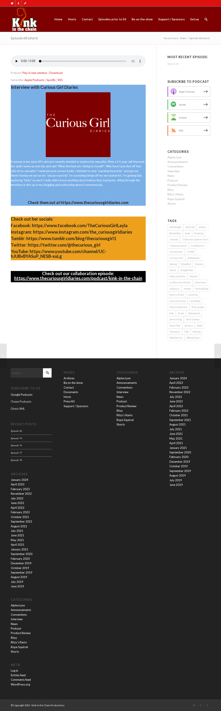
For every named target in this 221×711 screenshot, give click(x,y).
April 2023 (17, 484)
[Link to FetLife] (25, 3)
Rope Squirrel (176, 199)
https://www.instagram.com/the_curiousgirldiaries (82, 231)
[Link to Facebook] (18, 3)
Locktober (195, 301)
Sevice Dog (175, 319)
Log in (14, 670)
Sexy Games (193, 319)
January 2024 (19, 479)
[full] (24, 19)
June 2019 (17, 586)
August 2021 (19, 526)
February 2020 (20, 558)
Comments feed (21, 679)
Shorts (171, 203)
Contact (69, 387)
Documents (71, 392)
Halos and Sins (177, 276)
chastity (173, 239)
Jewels (187, 288)
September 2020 (21, 554)
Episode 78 (16, 445)
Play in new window (34, 73)
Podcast (172, 180)
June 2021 (17, 535)
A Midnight (175, 227)
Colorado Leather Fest (195, 239)
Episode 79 (16, 438)
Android (190, 227)
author (202, 227)
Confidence (197, 245)
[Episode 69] (217, 355)
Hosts (67, 397)
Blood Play (175, 233)
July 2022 (17, 498)
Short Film (174, 325)
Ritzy (170, 189)
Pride (181, 313)
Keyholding (201, 288)
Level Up (193, 294)
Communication (178, 245)
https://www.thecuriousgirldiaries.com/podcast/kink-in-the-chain (78, 278)
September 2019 (21, 572)
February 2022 (20, 512)
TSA (186, 331)
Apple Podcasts (34, 80)
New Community (178, 307)
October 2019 (20, 568)
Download (56, 73)
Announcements (177, 162)
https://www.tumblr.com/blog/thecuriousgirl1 (71, 238)
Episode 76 (16, 460)
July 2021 (17, 530)
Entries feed (18, 675)
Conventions (175, 166)
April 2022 (17, 507)
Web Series (175, 337)
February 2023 (20, 489)
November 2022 (21, 493)
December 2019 (21, 563)
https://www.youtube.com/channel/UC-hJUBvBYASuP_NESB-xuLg (58, 254)
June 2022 (17, 503)
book (187, 233)
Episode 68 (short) (24, 38)
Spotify (51, 80)
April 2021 (17, 544)
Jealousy (174, 288)
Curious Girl (176, 258)
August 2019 (19, 577)
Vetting (196, 331)
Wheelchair (193, 337)
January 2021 (19, 549)
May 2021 (17, 540)
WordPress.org (20, 684)
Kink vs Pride (176, 294)
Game (172, 270)
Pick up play (198, 307)
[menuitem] (58, 19)
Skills (200, 325)
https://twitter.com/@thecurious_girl (64, 244)
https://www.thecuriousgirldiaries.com (94, 202)
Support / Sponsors (76, 406)
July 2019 (17, 581)
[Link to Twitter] (12, 3)
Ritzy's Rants (175, 194)
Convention (176, 251)
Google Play (186, 270)
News (170, 175)
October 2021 (20, 517)
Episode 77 (16, 452)
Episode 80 (173, 63)
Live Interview (177, 301)
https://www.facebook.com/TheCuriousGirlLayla (80, 225)
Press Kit (69, 401)
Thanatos (174, 331)
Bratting (199, 233)
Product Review (177, 185)
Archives (69, 378)
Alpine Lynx (174, 157)
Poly (171, 313)
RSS (60, 80)
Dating (173, 264)
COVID (190, 251)
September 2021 (21, 521)
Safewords (194, 313)
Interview (173, 171)
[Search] (206, 19)
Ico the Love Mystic (180, 282)
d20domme (193, 258)
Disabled (186, 264)
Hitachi (194, 276)
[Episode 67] (3, 355)
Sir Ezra (189, 325)
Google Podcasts (21, 394)
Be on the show (73, 382)
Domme (199, 264)
